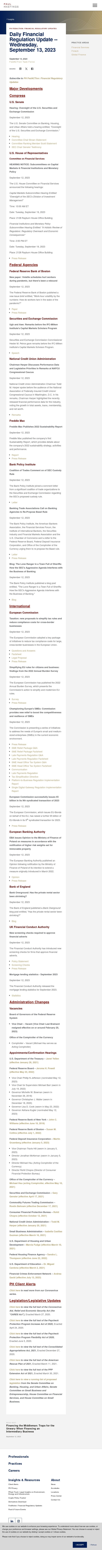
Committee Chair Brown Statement (29, 139)
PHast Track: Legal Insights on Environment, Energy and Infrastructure (26, 1493)
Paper (15, 309)
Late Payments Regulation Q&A (27, 755)
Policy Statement (20, 961)
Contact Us (55, 1500)
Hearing (16, 136)
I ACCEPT (80, 1545)
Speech (15, 352)
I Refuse (93, 1545)
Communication (19, 769)
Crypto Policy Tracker (17, 1498)
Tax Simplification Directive (25, 776)
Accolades (55, 1488)
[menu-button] (95, 5)
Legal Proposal (19, 657)
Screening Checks (21, 964)
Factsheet (16, 654)
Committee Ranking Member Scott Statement (34, 143)
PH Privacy (12, 1488)
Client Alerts (13, 1484)
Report (15, 454)
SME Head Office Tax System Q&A (29, 762)
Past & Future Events (17, 1509)
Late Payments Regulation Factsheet (30, 758)
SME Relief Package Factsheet (27, 751)
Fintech (75, 51)
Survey (15, 699)
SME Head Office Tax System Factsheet (31, 765)
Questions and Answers (23, 650)
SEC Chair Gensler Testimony (26, 147)
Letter (14, 502)
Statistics (16, 995)
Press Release (19, 258)
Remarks (16, 414)
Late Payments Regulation (25, 773)
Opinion (15, 877)
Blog (14, 599)
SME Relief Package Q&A (24, 747)
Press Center (56, 1496)
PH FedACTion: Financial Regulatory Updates (33, 28)
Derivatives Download (17, 1502)
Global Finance (79, 54)
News (53, 1484)
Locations (55, 1492)
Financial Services (80, 47)
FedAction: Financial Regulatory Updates (25, 1506)
